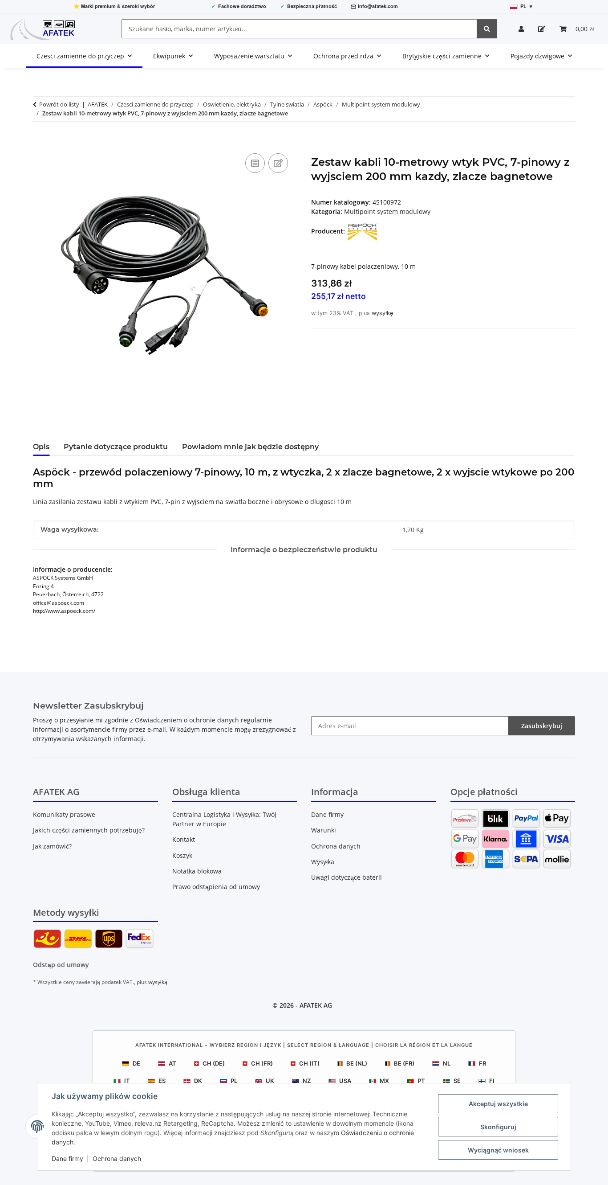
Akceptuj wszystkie (498, 1103)
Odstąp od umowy (61, 964)
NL (446, 1063)
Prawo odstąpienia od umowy (216, 886)
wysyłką (157, 982)
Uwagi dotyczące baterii (346, 877)
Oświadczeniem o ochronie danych (187, 720)
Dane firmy (67, 1158)
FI (492, 1080)
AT (172, 1063)
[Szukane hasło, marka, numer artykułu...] (487, 28)
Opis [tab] (41, 447)
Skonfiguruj (498, 1127)
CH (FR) (262, 1063)
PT (421, 1080)
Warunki (323, 830)
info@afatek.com (378, 6)
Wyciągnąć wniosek (498, 1150)
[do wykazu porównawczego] (255, 163)
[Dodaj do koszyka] (40, 141)
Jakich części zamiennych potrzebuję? (89, 830)
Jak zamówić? (52, 846)
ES (162, 1080)
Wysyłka (322, 861)
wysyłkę (382, 313)
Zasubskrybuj (541, 726)
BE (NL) (356, 1063)
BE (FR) (404, 1063)
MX (384, 1080)
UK (270, 1080)
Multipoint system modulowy (387, 211)
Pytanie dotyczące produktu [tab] (116, 447)
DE (136, 1063)
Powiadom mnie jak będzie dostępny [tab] (250, 447)
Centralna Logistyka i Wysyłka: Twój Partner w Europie (224, 819)
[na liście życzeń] (278, 163)
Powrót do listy (59, 104)
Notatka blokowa (197, 871)
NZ (307, 1080)
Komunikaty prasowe (64, 814)
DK (198, 1080)
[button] (521, 28)
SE (457, 1080)
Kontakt (183, 839)
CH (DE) (214, 1063)
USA (345, 1080)
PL (234, 1080)
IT (127, 1080)
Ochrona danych (117, 1158)
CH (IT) (309, 1063)
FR (482, 1063)
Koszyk (182, 855)
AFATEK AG (316, 1005)
